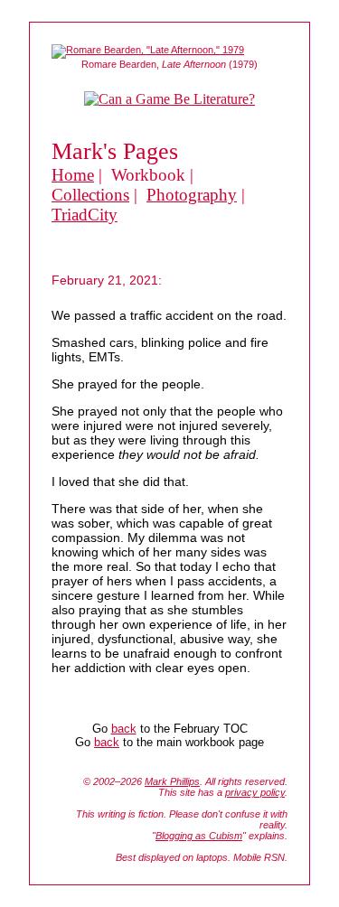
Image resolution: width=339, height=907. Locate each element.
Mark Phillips (172, 781)
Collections (90, 194)
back (124, 728)
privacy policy (255, 792)
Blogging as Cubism (198, 835)
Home (73, 174)
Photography (191, 194)
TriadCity (85, 214)
